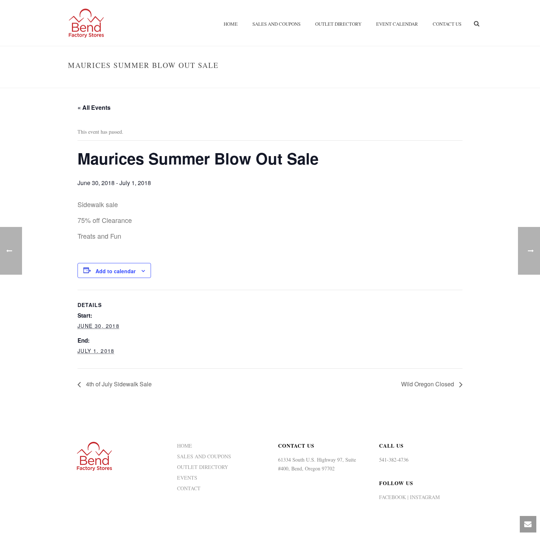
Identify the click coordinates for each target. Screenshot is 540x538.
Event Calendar (397, 24)
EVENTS (187, 477)
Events (373, 80)
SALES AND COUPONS (204, 456)
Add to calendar (116, 271)
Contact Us (447, 24)
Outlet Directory (338, 24)
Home (231, 24)
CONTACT (189, 488)
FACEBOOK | (393, 497)
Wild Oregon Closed (428, 384)
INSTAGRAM (424, 497)
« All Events (94, 107)
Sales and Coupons (276, 24)
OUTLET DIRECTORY (202, 467)
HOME (184, 446)
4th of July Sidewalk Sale (118, 384)
